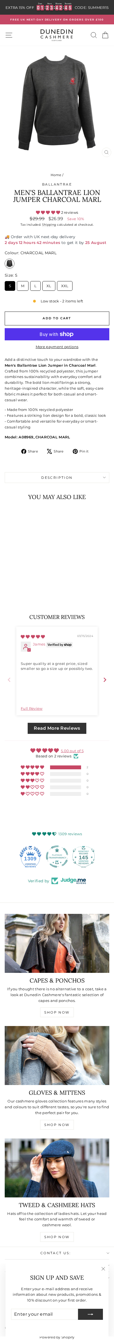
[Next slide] (104, 679)
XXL (64, 284)
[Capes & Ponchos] (57, 943)
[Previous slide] (9, 679)
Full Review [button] (32, 708)
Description (56, 477)
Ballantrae (57, 184)
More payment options (57, 347)
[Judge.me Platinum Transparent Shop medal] (57, 856)
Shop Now (56, 1012)
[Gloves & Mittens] (57, 1055)
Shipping (49, 225)
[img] (33, 636)
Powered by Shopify (57, 1337)
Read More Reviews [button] (57, 728)
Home (56, 175)
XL (48, 284)
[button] (48, 212)
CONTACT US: (55, 1253)
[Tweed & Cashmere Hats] (57, 1167)
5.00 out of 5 (72, 751)
